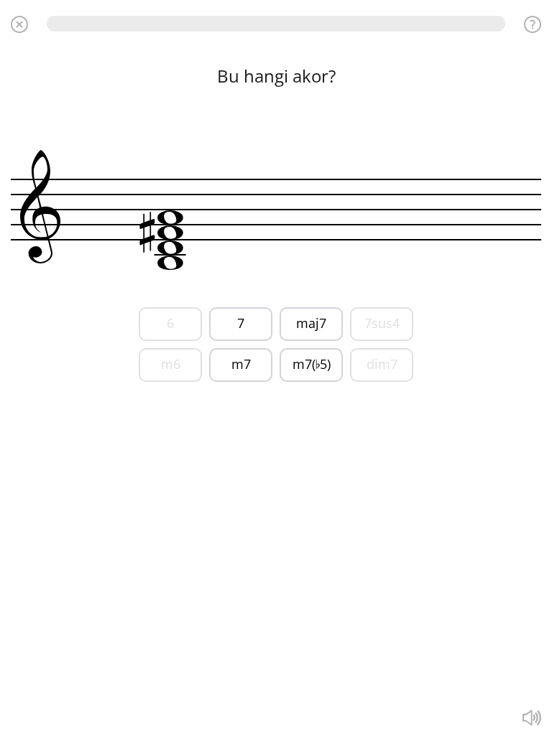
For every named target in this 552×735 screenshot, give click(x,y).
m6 (170, 364)
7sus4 (382, 323)
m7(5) (312, 364)
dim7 (382, 364)
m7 (241, 364)
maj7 (311, 323)
